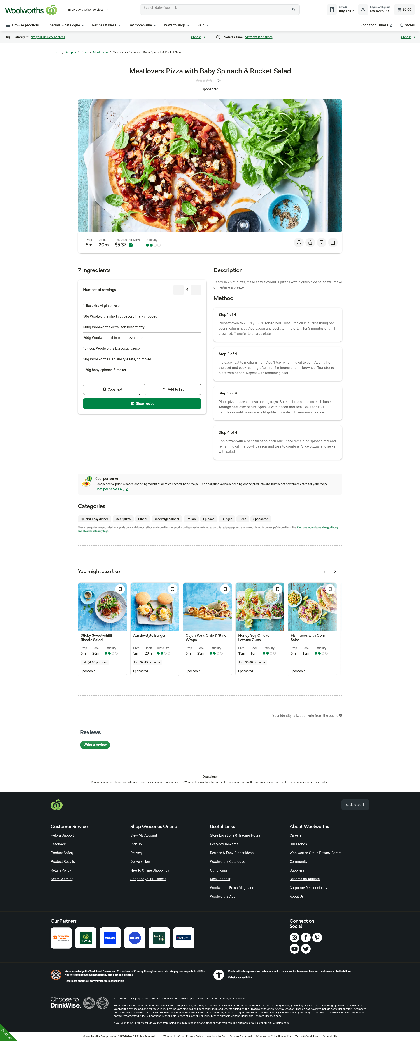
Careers (295, 835)
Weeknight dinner (167, 519)
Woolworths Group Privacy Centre (315, 853)
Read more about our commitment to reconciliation (94, 980)
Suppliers (297, 870)
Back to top (354, 804)
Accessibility (329, 1036)
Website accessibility (240, 977)
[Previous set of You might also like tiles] (324, 571)
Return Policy (61, 870)
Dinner (142, 519)
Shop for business (374, 25)
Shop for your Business (148, 879)
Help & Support (62, 835)
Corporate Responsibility (308, 888)
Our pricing (218, 870)
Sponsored (210, 89)
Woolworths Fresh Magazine (232, 888)
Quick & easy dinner (94, 519)
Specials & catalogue (63, 25)
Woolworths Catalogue (227, 861)
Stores (410, 25)
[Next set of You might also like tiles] (335, 571)
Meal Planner (220, 879)
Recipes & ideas (104, 25)
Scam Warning (62, 879)
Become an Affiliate (305, 879)
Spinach (208, 519)
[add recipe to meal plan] (333, 242)
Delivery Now (140, 861)
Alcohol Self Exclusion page (273, 1023)
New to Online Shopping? (149, 870)
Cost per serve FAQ (109, 489)
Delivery (136, 853)
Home (56, 52)
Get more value (140, 25)
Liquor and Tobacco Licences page (261, 1016)
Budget (227, 519)
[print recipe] (299, 242)
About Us (297, 896)
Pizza (84, 52)
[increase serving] (196, 290)
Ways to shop (174, 25)
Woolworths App (222, 896)
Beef (242, 519)
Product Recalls (63, 861)
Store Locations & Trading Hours (235, 835)
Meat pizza (100, 52)
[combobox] (220, 9)
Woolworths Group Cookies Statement (229, 1036)
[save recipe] (321, 242)
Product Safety (62, 853)
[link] (210, 80)
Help (200, 25)
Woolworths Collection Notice (273, 1036)
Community (299, 861)
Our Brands (298, 844)
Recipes (70, 52)
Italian (191, 519)
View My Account (143, 835)
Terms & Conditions (306, 1036)
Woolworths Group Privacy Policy (183, 1036)
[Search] (294, 9)
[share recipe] (310, 242)
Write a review (97, 746)
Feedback (58, 844)
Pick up (136, 844)
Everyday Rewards (224, 844)
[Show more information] (130, 245)
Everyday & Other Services (85, 9)
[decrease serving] (178, 290)
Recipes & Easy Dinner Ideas (232, 853)
